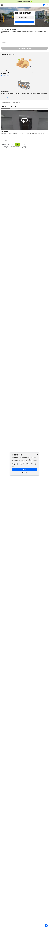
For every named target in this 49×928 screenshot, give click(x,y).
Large (11, 140)
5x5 (12, 144)
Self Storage (5, 106)
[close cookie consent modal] (37, 454)
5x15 (24, 144)
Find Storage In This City (24, 48)
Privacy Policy (23, 462)
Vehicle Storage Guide (6, 97)
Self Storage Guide (5, 75)
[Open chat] (46, 925)
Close (24, 469)
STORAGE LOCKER (6, 144)
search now (24, 21)
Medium (6, 140)
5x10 (18, 144)
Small (2, 140)
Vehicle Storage (15, 106)
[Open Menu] (1, 5)
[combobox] (25, 5)
